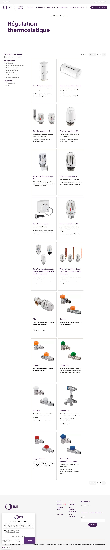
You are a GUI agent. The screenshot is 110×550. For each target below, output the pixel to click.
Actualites (60, 514)
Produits (30, 7)
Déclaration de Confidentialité (83, 544)
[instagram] (87, 505)
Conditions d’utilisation (39, 544)
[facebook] (91, 505)
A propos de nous (76, 7)
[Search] (87, 7)
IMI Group (72, 504)
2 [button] (97, 54)
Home (51, 15)
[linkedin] (81, 505)
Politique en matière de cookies (66, 544)
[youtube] (84, 505)
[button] (90, 55)
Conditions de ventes (51, 544)
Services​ (50, 7)
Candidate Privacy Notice (98, 544)
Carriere (59, 504)
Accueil (59, 501)
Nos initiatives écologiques (72, 509)
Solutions (39, 7)
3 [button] (100, 54)
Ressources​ (61, 7)
